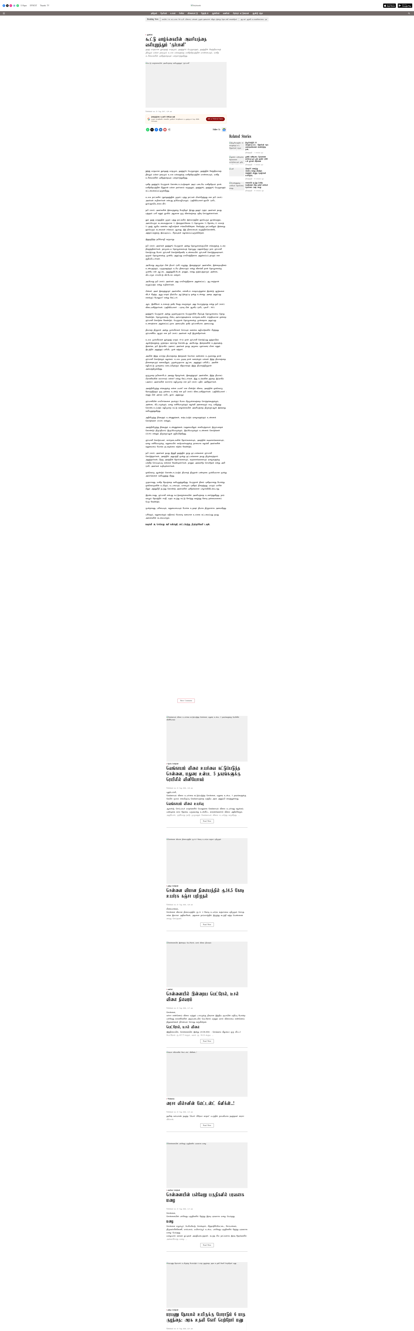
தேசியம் (164, 13)
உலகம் (173, 13)
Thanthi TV (44, 6)
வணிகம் (226, 13)
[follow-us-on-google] (224, 129)
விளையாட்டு (193, 13)
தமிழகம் (154, 13)
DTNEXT (33, 6)
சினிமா (181, 13)
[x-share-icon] (152, 131)
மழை (224, 1216)
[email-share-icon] (165, 131)
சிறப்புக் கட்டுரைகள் (241, 13)
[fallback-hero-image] (237, 146)
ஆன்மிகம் (216, 13)
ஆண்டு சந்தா (257, 13)
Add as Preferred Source (215, 119)
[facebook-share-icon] (156, 131)
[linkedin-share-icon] (160, 131)
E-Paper (24, 6)
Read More (207, 821)
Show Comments (186, 701)
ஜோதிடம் (204, 13)
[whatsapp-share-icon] (147, 131)
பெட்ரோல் (207, 1019)
